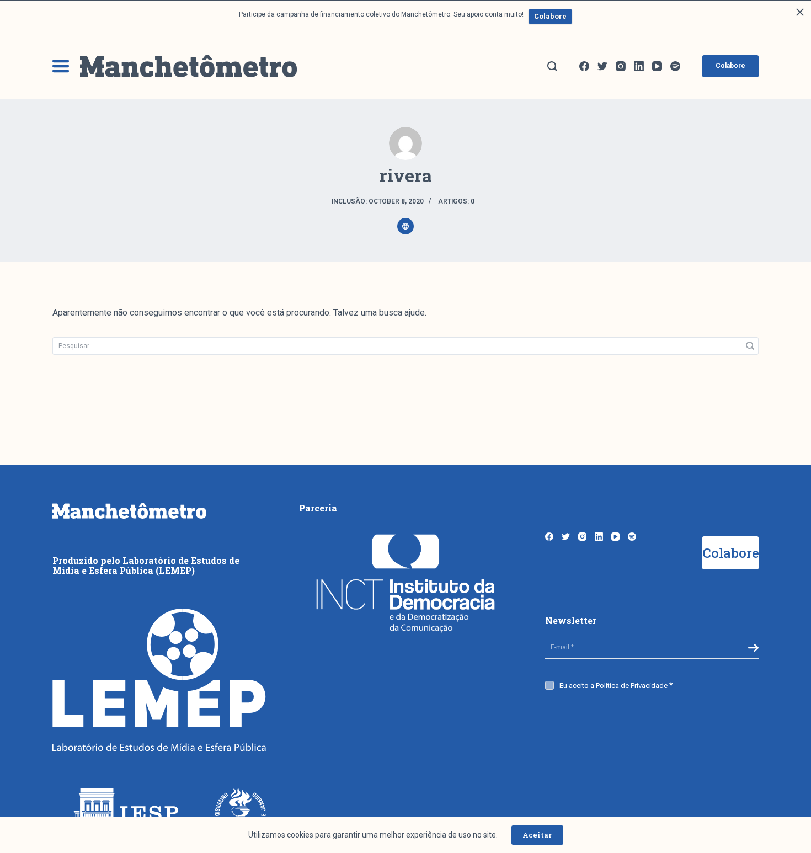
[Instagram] (621, 66)
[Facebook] (584, 66)
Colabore (550, 16)
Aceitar (537, 835)
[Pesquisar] (552, 66)
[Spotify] (675, 66)
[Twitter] (602, 66)
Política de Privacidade (632, 685)
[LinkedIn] (639, 66)
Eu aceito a (613, 685)
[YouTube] (657, 66)
